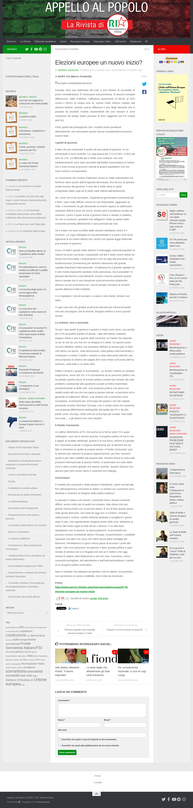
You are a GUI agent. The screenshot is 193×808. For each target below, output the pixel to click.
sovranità (12, 675)
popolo (8, 664)
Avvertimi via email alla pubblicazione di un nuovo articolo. (90, 745)
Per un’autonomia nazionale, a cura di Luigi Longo (132, 671)
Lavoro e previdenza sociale (22, 474)
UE (31, 680)
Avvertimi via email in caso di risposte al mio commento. (89, 739)
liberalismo (43, 656)
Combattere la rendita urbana (22, 488)
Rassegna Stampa (80, 41)
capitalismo (26, 631)
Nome (61, 720)
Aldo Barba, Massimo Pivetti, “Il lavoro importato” (67, 671)
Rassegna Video (102, 41)
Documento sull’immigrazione (23, 508)
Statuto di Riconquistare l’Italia (23, 447)
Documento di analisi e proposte (24, 454)
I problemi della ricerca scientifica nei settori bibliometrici (25, 557)
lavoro (35, 656)
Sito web (62, 730)
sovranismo (16, 671)
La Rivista (25, 41)
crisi (28, 636)
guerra (34, 652)
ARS (21, 627)
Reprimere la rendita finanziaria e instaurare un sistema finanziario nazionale (24, 464)
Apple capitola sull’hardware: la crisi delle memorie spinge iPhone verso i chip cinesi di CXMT (178, 220)
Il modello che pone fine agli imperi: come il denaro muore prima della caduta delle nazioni (26, 200)
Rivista (33, 97)
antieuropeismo (12, 628)
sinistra (20, 668)
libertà (16, 660)
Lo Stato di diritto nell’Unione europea (178, 535)
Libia (21, 660)
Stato (34, 676)
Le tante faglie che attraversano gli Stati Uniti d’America (98, 671)
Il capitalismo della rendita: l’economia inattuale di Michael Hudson (32, 353)
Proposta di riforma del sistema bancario (22, 517)
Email (107, 720)
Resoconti (175, 344)
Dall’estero (120, 41)
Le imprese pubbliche (19, 538)
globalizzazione (23, 651)
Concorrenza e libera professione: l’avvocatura (24, 547)
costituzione (16, 635)
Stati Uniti (26, 675)
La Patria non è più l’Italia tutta (30, 224)
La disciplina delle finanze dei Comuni (27, 525)
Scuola (11, 481)
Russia (13, 668)
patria (43, 660)
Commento (64, 700)
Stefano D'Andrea (17, 680)
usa (22, 684)
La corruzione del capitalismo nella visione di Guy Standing (32, 312)
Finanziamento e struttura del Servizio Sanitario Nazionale (26, 574)
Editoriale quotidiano (45, 41)
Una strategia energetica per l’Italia (25, 566)
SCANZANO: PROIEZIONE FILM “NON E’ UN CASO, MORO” (177, 443)
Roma (8, 668)
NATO (38, 660)
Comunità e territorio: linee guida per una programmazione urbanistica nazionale (25, 586)
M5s (25, 659)
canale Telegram (99, 598)
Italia (30, 655)
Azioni (63, 41)
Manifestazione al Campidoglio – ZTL (178, 373)
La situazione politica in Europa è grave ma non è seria (31, 424)
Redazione (135, 41)
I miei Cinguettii (13, 58)
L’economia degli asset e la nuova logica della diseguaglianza (32, 292)
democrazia (38, 635)
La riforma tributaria (18, 501)
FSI (39, 647)
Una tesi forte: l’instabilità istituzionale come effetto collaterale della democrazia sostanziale (26, 214)
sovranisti (35, 671)
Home (98, 776)
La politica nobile (27, 116)
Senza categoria (36, 398)
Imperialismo (11, 656)
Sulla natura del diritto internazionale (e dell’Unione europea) (33, 405)
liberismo (9, 660)
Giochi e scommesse (18, 532)
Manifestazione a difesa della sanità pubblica (178, 350)
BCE (17, 631)
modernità (31, 660)
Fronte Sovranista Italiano (20, 645)
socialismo (29, 667)
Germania (10, 652)
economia (9, 640)
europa (23, 639)
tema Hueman (43, 802)
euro (16, 639)
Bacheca (11, 41)
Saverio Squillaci (68, 70)
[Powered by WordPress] (19, 802)
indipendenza (22, 656)
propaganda (16, 664)
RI (146, 41)
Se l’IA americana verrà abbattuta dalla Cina (178, 242)
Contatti (98, 782)
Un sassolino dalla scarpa (32, 231)
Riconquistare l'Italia (33, 663)
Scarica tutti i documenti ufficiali (24, 597)
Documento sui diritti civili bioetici (25, 495)
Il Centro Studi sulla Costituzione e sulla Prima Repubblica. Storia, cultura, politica (177, 493)
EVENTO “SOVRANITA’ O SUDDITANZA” (178, 414)
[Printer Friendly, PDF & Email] (63, 598)
